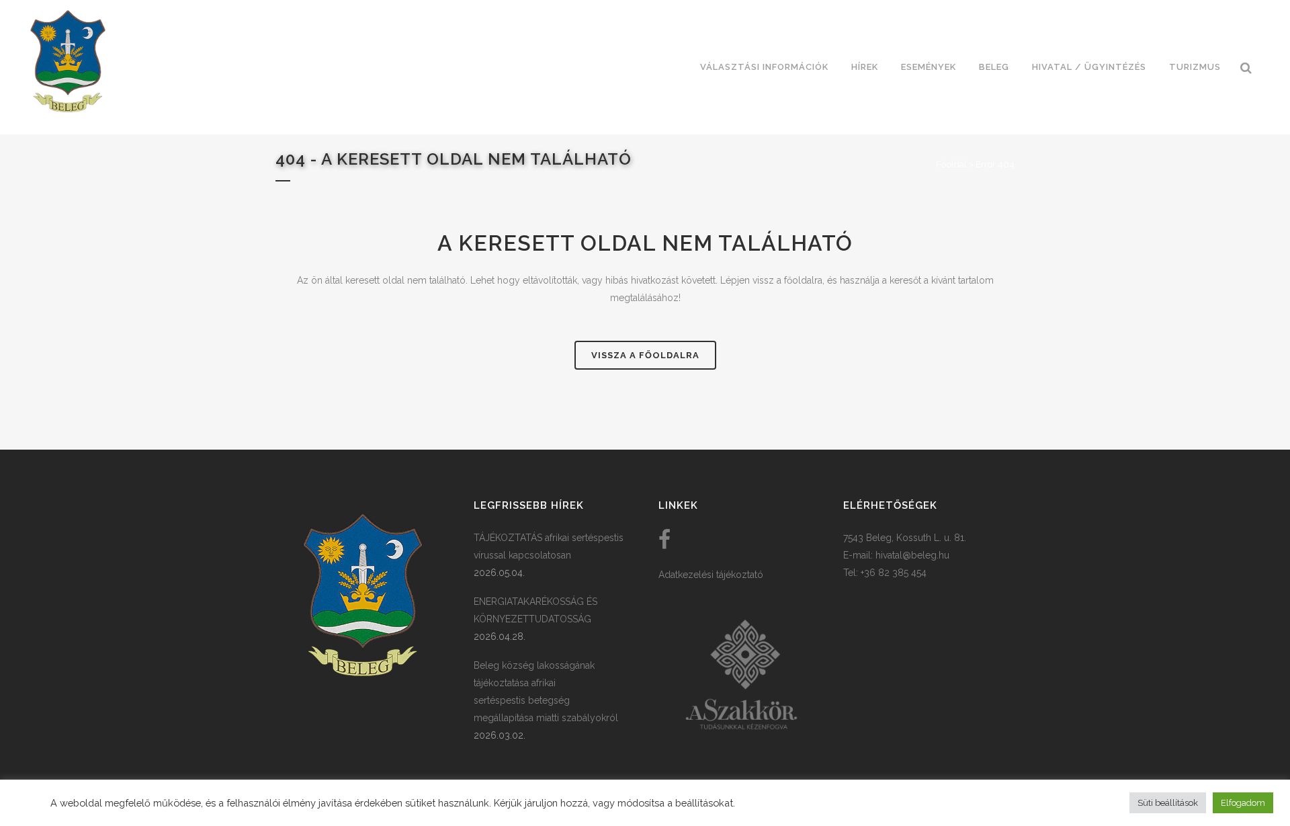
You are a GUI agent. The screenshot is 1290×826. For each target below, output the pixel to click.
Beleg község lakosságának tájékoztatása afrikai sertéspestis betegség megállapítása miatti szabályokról (546, 691)
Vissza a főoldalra (645, 355)
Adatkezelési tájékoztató (710, 574)
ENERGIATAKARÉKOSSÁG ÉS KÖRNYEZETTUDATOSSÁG (535, 610)
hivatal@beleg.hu (912, 555)
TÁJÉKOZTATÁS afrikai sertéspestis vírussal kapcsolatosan (549, 546)
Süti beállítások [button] (1167, 803)
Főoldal (951, 164)
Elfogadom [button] (1243, 803)
